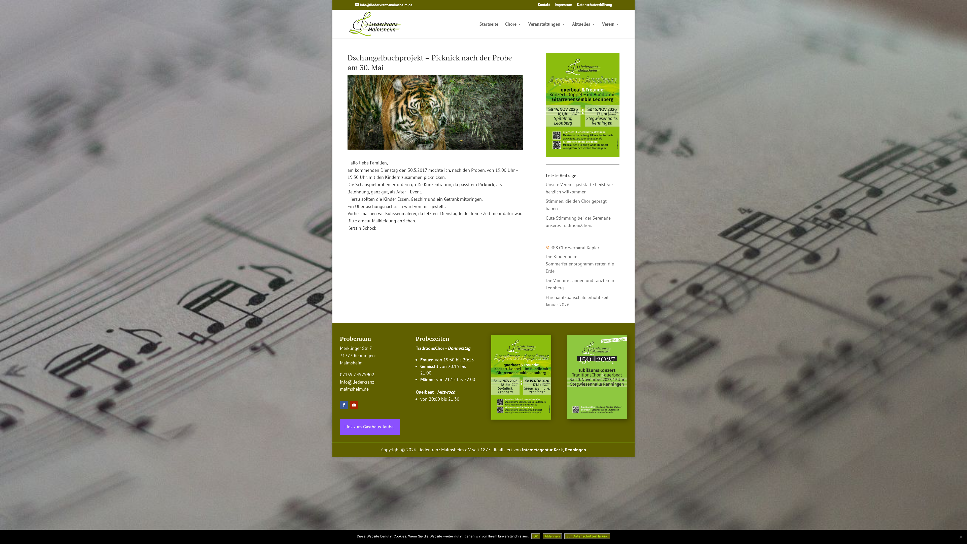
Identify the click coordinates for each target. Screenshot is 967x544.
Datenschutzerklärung (594, 5)
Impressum (563, 5)
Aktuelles (581, 24)
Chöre (510, 24)
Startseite (488, 24)
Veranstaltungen (544, 24)
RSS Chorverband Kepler (574, 248)
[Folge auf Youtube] (354, 405)
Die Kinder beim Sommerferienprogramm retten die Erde (580, 264)
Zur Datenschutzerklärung (587, 536)
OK (535, 536)
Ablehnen (552, 536)
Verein (608, 24)
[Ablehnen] (960, 536)
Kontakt (544, 5)
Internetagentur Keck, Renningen (554, 450)
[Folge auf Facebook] (344, 405)
